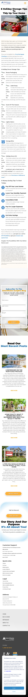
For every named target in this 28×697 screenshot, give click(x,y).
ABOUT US (5, 622)
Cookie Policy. (8, 671)
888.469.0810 (14, 515)
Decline (14, 691)
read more (14, 390)
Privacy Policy (5, 587)
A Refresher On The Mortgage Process (14, 370)
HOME (4, 614)
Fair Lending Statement (7, 583)
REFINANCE (6, 619)
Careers (4, 563)
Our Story (4, 565)
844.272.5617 (5, 557)
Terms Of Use (5, 581)
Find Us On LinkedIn (6, 575)
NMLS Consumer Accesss (8, 573)
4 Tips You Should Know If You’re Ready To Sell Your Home (14, 465)
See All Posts (13, 493)
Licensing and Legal (7, 589)
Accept (14, 688)
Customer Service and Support (9, 571)
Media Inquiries (6, 567)
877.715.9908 (5, 235)
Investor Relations (6, 569)
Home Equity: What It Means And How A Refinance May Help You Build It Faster (14, 417)
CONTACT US (6, 625)
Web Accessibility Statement (8, 585)
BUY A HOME (6, 617)
